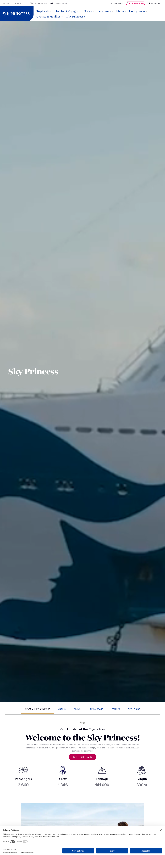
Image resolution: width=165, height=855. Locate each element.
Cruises (116, 709)
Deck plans (134, 709)
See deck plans (82, 757)
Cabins (61, 709)
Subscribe (118, 3)
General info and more (37, 709)
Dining (77, 709)
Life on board (96, 709)
